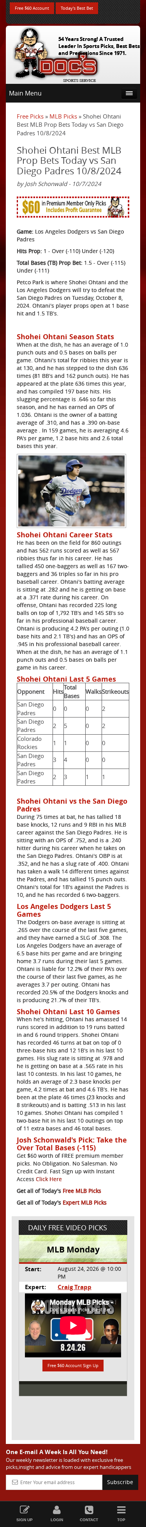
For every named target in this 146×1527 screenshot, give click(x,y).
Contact (89, 1520)
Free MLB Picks (82, 1190)
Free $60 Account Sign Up (73, 1365)
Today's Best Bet (77, 8)
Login (57, 1520)
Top (121, 1520)
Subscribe (120, 1482)
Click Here (49, 1179)
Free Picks (30, 116)
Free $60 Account (32, 8)
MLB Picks (63, 116)
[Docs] (56, 53)
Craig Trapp (74, 1287)
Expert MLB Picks (85, 1202)
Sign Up (24, 1520)
